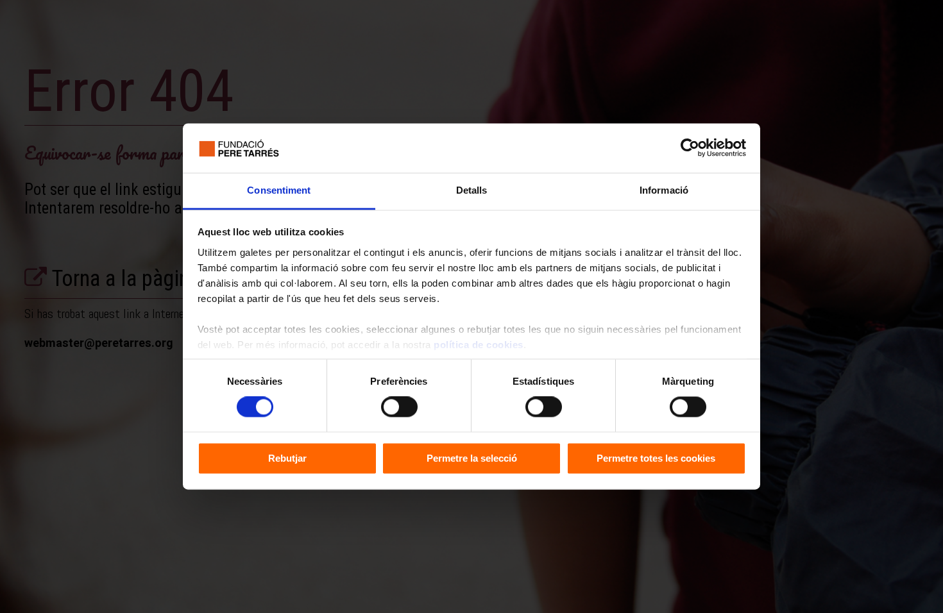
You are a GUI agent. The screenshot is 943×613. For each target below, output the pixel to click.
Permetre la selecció (472, 458)
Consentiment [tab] (278, 190)
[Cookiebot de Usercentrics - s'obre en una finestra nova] (690, 148)
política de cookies (478, 344)
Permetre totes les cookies (656, 458)
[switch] (399, 407)
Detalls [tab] (472, 190)
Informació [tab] (664, 190)
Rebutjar (287, 458)
